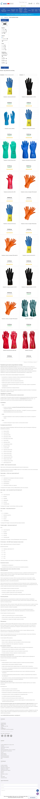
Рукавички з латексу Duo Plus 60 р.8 (10, 223)
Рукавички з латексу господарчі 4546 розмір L (29, 223)
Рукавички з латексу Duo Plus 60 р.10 (29, 255)
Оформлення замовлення (5, 767)
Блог (1, 775)
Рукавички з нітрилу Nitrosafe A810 (10, 160)
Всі (3, 37)
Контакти (2, 771)
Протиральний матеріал (5, 755)
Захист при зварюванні (5, 757)
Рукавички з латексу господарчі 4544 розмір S (9, 318)
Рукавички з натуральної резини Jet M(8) (29, 96)
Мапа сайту (3, 776)
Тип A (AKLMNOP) (4, 60)
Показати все (4, 64)
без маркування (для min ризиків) (5, 55)
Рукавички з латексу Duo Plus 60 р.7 (10, 96)
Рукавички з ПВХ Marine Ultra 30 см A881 (29, 160)
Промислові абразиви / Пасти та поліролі (21, 10)
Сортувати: (2, 74)
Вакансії (2, 772)
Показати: (21, 74)
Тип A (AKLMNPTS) (4, 62)
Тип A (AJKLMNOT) (4, 58)
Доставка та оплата (4, 766)
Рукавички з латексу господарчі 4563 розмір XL (10, 255)
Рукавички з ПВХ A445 (29, 350)
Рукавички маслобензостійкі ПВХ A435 (9, 350)
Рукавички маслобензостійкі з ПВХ (9, 191)
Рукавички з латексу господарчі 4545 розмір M (29, 191)
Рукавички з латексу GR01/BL (9, 128)
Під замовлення (5, 40)
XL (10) (4, 49)
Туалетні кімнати (36, 10)
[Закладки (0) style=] (34, 4)
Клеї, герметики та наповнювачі (25, 10)
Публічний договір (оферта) (5, 770)
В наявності (5, 38)
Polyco (4, 29)
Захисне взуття (32, 10)
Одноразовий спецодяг (13, 10)
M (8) (4, 46)
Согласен (32, 797)
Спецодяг (8, 10)
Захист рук (17, 10)
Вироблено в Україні (4, 33)
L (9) (4, 45)
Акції (1, 758)
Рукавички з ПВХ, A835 (29, 318)
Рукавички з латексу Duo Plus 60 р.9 (29, 128)
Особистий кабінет (4, 765)
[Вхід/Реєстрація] (38, 4)
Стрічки (29, 10)
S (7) (4, 48)
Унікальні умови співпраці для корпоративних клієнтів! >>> (20, 14)
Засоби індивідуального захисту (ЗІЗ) (3, 10)
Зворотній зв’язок (4, 777)
